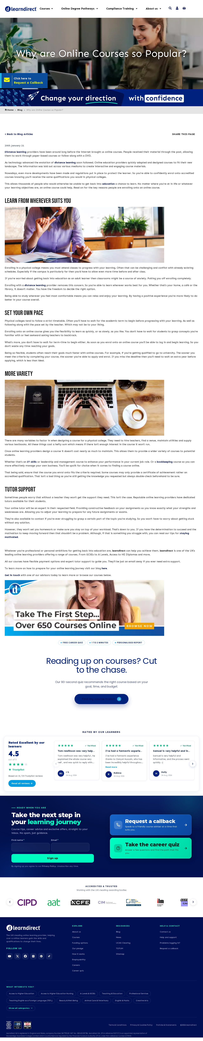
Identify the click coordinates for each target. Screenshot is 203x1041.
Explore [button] (77, 926)
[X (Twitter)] (17, 956)
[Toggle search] (170, 8)
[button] (81, 8)
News (118, 937)
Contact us (165, 932)
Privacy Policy (49, 866)
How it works (78, 954)
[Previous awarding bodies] (9, 901)
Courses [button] (45, 8)
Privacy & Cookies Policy (141, 1025)
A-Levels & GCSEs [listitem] (87, 993)
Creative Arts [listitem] (142, 1000)
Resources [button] (123, 926)
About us (76, 932)
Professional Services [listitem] (138, 993)
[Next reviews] (193, 764)
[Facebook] (25, 956)
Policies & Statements (166, 1025)
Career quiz (78, 970)
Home (10, 110)
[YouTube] (9, 956)
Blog (19, 110)
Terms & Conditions (117, 1025)
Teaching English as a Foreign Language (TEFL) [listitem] (30, 1000)
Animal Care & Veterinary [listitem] (96, 1000)
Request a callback (169, 948)
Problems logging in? (170, 943)
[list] (101, 903)
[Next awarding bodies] (193, 901)
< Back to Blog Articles (19, 134)
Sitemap (120, 954)
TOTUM (119, 948)
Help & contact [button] (170, 926)
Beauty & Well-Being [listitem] (68, 1000)
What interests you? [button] (20, 987)
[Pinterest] (41, 956)
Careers (76, 965)
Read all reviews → (22, 783)
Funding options (80, 943)
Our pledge (77, 948)
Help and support (168, 937)
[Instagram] (33, 956)
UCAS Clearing (123, 943)
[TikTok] (49, 956)
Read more (111, 767)
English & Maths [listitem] (122, 1000)
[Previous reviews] (56, 764)
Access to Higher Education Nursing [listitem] (57, 993)
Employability (78, 959)
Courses (76, 937)
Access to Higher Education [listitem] (21, 993)
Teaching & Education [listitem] (112, 993)
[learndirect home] (23, 928)
